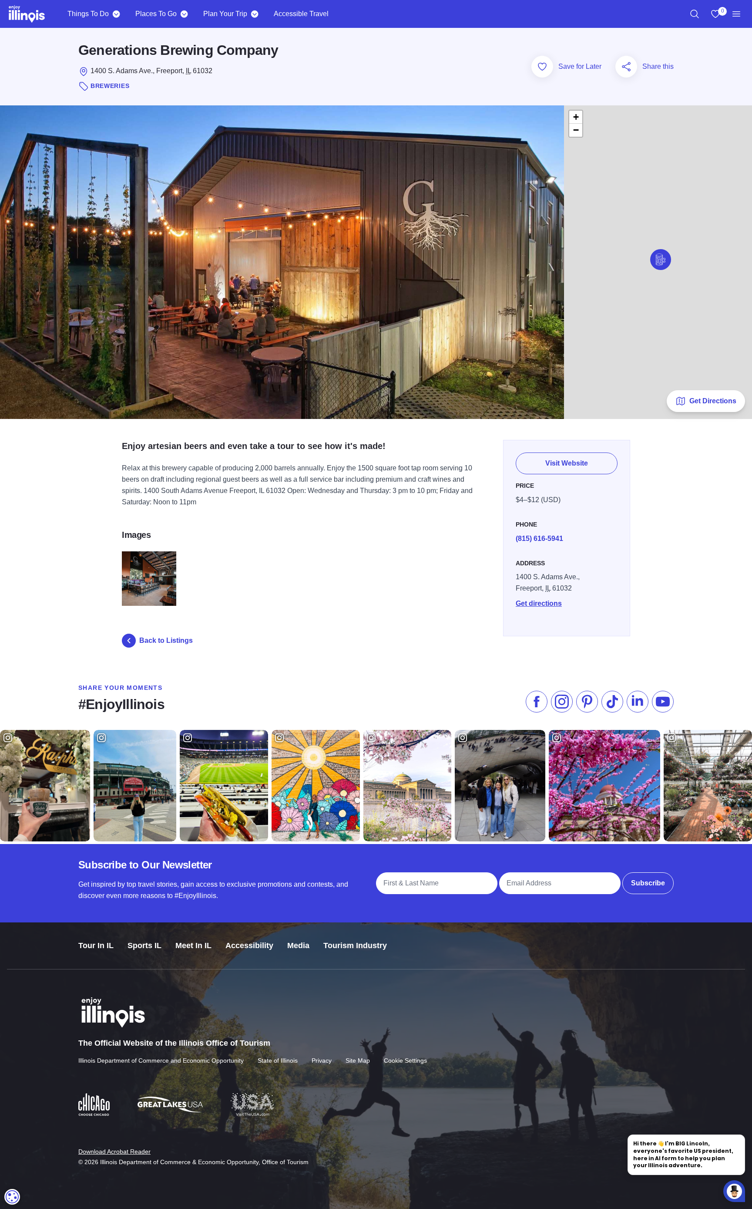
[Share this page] (626, 67)
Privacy (322, 1060)
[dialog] (12, 1197)
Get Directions (712, 401)
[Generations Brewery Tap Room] (149, 578)
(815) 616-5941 (539, 538)
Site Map (358, 1060)
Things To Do (88, 13)
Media (298, 945)
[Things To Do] (116, 14)
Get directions (539, 603)
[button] (660, 259)
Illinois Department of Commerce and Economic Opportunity (161, 1060)
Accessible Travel (301, 13)
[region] (695, 14)
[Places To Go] (183, 14)
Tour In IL (96, 945)
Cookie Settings (405, 1060)
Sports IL (144, 945)
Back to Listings (166, 640)
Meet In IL (193, 945)
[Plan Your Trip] (254, 14)
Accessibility (249, 945)
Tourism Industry (355, 945)
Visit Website (566, 463)
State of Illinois (278, 1060)
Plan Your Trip (225, 13)
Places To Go (156, 13)
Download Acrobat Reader (114, 1151)
